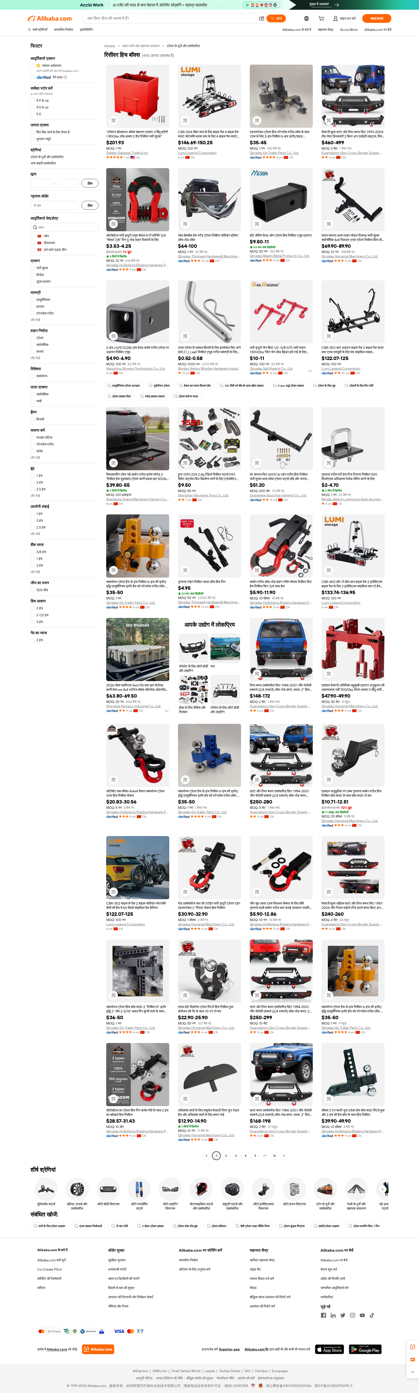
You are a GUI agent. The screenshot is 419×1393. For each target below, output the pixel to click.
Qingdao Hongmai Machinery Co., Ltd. (350, 256)
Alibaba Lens (57, 1349)
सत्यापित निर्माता (188, 1260)
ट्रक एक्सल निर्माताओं (90, 1226)
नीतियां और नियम (118, 1306)
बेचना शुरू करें (329, 1269)
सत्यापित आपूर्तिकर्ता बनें (334, 1288)
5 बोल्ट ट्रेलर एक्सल (153, 1226)
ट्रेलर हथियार (219, 1226)
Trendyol (261, 1371)
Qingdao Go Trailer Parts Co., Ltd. (274, 153)
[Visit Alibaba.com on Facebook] (323, 1315)
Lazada (209, 1371)
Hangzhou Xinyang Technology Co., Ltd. (135, 368)
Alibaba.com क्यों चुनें (51, 1260)
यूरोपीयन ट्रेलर (162, 385)
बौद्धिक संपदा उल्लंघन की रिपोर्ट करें (270, 1297)
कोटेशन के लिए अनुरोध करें (194, 1269)
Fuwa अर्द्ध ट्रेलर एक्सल (291, 385)
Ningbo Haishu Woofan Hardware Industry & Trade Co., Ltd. (209, 368)
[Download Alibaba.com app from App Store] (329, 1349)
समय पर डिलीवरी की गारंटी (123, 1279)
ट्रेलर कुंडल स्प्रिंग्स (294, 1226)
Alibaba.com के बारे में (52, 1250)
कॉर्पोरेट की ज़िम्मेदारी (49, 1279)
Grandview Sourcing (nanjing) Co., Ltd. (278, 495)
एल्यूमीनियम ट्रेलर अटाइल (126, 385)
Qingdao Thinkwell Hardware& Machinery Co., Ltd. (209, 256)
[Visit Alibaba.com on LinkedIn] (333, 1315)
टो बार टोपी (122, 1226)
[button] (262, 18)
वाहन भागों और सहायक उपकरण (141, 46)
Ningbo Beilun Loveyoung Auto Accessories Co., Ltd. (353, 499)
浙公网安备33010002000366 (288, 1386)
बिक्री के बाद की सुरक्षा (121, 1288)
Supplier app (229, 1349)
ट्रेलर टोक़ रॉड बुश (188, 1226)
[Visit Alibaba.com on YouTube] (362, 1315)
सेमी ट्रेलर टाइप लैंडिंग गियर (255, 1226)
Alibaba (109, 46)
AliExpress (140, 1371)
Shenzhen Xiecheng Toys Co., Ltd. (203, 495)
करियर (41, 1288)
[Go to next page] (284, 1155)
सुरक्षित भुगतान (117, 1260)
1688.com (159, 1371)
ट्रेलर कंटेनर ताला (188, 396)
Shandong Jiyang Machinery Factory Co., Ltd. (137, 499)
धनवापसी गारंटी (117, 1269)
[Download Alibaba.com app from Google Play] (365, 1349)
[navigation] (64, 601)
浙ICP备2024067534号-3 (333, 1386)
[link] (412, 1347)
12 (274, 1155)
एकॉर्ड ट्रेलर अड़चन (329, 1226)
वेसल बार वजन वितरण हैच (197, 385)
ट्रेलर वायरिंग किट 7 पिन (366, 1226)
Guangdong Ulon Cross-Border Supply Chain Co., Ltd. (353, 153)
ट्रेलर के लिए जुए (326, 385)
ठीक (90, 183)
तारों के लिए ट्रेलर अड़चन (52, 1226)
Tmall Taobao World (185, 1371)
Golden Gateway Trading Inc (127, 153)
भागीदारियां (327, 1297)
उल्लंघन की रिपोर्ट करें (262, 1306)
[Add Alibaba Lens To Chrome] (98, 1349)
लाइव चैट (255, 1269)
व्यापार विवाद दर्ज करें (262, 1279)
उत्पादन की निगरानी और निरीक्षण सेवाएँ (130, 1297)
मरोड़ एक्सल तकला (155, 396)
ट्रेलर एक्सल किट (121, 396)
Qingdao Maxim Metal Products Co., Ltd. (280, 256)
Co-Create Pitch (49, 1269)
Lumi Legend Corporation (197, 153)
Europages (280, 1371)
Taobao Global (229, 1371)
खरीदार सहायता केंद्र (262, 1260)
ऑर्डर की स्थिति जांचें (333, 1279)
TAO (247, 1371)
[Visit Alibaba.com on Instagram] (352, 1315)
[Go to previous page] (206, 1155)
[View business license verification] (253, 1385)
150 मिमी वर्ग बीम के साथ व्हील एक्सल (244, 385)
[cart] (322, 19)
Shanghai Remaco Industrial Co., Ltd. (133, 706)
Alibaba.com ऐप (256, 1349)
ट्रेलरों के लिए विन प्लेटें (361, 385)
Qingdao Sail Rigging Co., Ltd (271, 368)
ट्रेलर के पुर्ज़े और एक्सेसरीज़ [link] (183, 46)
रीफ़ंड (253, 1288)
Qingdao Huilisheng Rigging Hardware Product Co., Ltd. (137, 265)
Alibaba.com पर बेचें (334, 1260)
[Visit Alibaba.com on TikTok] (372, 1315)
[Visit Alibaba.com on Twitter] (343, 1315)
